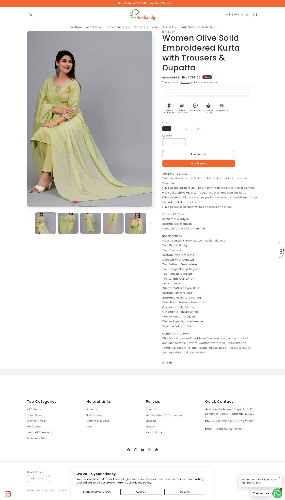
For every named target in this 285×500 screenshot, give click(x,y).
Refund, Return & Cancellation (164, 415)
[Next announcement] (256, 3)
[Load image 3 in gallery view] (90, 223)
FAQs (89, 426)
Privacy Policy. (142, 483)
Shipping (186, 82)
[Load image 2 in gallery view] (68, 223)
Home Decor (35, 415)
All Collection (35, 409)
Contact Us (153, 409)
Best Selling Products (40, 432)
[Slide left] (30, 223)
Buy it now (198, 163)
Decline (185, 492)
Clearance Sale (36, 438)
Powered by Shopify (58, 490)
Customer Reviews (98, 421)
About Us (91, 409)
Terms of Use (154, 432)
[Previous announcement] (28, 3)
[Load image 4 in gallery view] (113, 223)
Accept (141, 492)
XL (186, 128)
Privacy (150, 426)
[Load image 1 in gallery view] (45, 223)
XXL (198, 128)
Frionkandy (41, 490)
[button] (30, 14)
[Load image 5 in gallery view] (135, 223)
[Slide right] (150, 223)
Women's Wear (36, 421)
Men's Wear (34, 426)
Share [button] (169, 362)
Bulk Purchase (95, 415)
